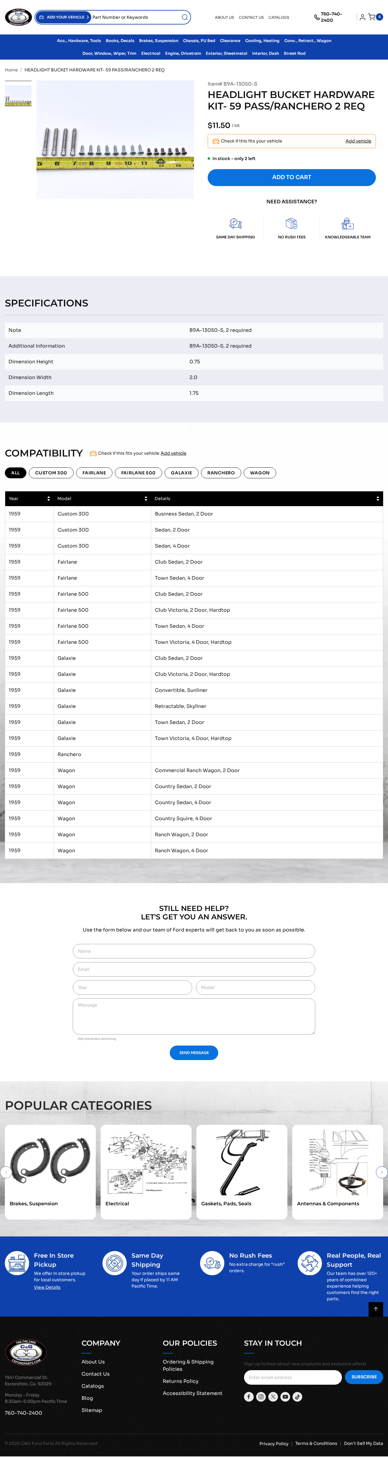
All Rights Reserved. (77, 1443)
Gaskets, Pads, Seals (226, 1204)
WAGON (260, 473)
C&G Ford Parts (37, 1443)
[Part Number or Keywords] (185, 17)
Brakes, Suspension (34, 1204)
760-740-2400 (331, 17)
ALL (15, 473)
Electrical (117, 1204)
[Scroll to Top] (376, 1309)
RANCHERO (221, 473)
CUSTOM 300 (51, 473)
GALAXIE (181, 473)
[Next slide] (382, 1172)
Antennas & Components (328, 1204)
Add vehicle (358, 141)
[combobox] (140, 17)
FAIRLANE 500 (138, 473)
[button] (63, 17)
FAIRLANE (94, 473)
